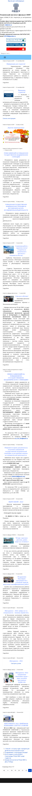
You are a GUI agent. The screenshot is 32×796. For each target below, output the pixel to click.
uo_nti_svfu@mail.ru (21, 438)
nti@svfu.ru (8, 25)
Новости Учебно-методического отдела (12, 148)
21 (22, 770)
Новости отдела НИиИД (8, 201)
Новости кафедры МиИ (8, 574)
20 (19, 770)
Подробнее (6, 82)
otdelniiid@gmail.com (18, 476)
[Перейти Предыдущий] (8, 770)
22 (26, 770)
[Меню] (5, 57)
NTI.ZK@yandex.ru (10, 36)
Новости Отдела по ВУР (8, 61)
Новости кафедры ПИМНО (9, 535)
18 (11, 770)
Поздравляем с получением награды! (16, 752)
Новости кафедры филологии (10, 293)
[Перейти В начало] (4, 770)
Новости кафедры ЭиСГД (9, 669)
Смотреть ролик (16, 663)
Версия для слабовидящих (16, 1)
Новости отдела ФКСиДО (9, 607)
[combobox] (10, 53)
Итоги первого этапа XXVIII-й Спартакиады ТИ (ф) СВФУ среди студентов (14, 756)
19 (15, 770)
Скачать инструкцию (9, 118)
